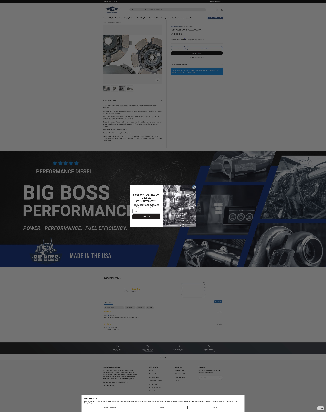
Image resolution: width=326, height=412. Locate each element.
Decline (214, 408)
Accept (162, 408)
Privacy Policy (88, 403)
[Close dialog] (193, 186)
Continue (146, 216)
